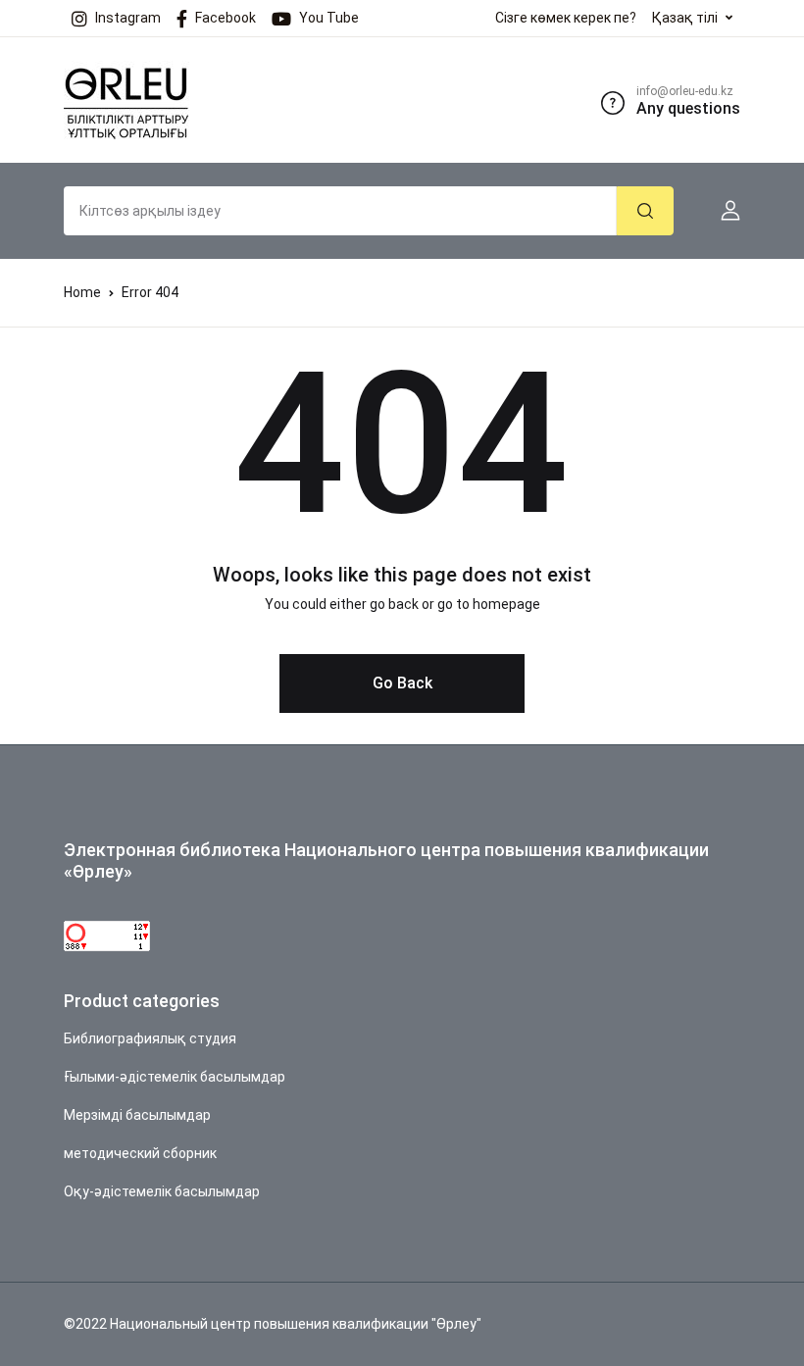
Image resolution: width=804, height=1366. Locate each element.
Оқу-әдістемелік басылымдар (162, 1191)
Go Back (402, 683)
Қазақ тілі (685, 17)
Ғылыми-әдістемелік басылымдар (174, 1077)
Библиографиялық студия (150, 1038)
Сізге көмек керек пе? (565, 17)
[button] (722, 210)
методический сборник (140, 1153)
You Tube (329, 17)
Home (82, 292)
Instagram (128, 17)
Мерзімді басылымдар (137, 1115)
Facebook (225, 17)
